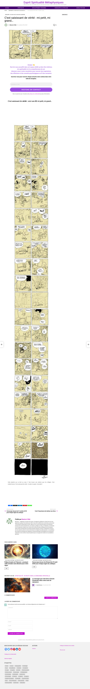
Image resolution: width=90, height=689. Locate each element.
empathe (13, 670)
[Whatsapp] (29, 505)
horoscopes (16, 672)
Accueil (7, 8)
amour (12, 665)
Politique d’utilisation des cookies (67, 645)
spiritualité (18, 678)
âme (27, 680)
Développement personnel (39, 8)
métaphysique (24, 672)
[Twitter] (8, 649)
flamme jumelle (26, 670)
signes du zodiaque (10, 678)
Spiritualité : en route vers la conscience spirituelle (32, 575)
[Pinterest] (25, 505)
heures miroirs (9, 672)
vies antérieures (13, 680)
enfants (18, 670)
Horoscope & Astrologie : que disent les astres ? (14, 560)
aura (7, 667)
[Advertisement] (31, 113)
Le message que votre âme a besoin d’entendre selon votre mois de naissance (43, 580)
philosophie (15, 674)
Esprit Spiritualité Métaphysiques (43, 2)
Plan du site (62, 649)
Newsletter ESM (80, 8)
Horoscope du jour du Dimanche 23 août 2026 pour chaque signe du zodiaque (44, 563)
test (6, 680)
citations (19, 667)
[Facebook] (10, 505)
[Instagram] (11, 649)
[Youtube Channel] (19, 649)
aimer (7, 665)
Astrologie (25, 665)
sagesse (26, 676)
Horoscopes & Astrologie (61, 8)
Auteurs (34, 648)
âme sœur (16, 682)
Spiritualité (21, 8)
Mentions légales (8, 658)
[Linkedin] (20, 505)
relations (15, 676)
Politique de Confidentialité (10, 654)
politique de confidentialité (34, 93)
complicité (25, 667)
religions (21, 676)
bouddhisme (12, 667)
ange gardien (18, 665)
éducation (23, 682)
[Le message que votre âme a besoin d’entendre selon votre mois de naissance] (17, 585)
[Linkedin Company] (17, 649)
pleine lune (22, 674)
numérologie (8, 674)
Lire (6, 568)
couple (7, 670)
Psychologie (8, 676)
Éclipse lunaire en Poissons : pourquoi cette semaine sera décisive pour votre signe (16, 563)
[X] (15, 505)
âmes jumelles (9, 682)
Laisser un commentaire (51, 597)
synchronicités (26, 678)
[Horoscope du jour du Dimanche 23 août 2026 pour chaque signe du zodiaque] (45, 551)
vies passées (21, 680)
